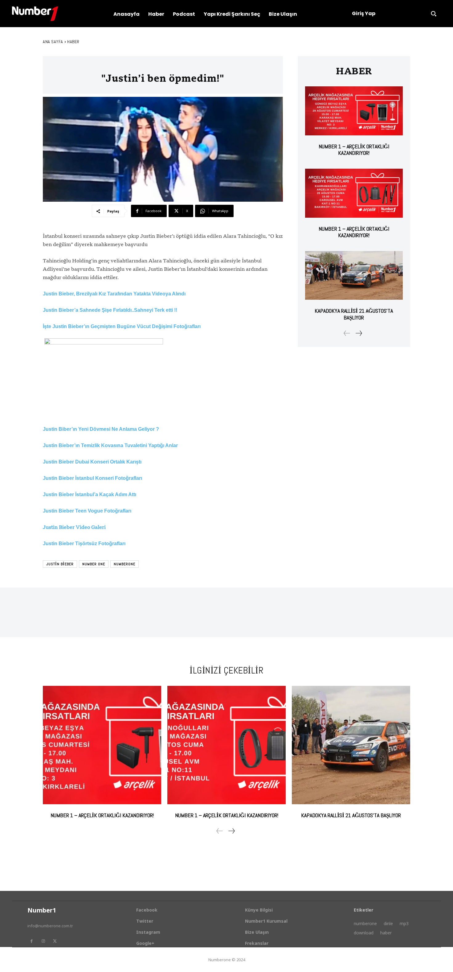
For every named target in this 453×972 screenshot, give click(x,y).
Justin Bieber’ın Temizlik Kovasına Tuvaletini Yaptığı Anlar (110, 445)
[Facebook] (31, 941)
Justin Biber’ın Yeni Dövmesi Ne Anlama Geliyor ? (101, 429)
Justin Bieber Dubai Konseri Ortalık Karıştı (92, 461)
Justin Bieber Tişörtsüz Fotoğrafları (84, 543)
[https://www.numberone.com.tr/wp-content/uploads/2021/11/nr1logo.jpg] (35, 13)
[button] (433, 13)
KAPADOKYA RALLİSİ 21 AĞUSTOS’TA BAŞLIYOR (354, 314)
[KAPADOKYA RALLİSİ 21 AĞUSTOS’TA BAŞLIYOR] (354, 275)
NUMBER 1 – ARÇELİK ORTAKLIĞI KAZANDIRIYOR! (354, 150)
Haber (73, 41)
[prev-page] (347, 333)
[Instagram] (43, 941)
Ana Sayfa (53, 41)
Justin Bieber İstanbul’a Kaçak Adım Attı (89, 494)
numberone (124, 564)
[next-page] (358, 333)
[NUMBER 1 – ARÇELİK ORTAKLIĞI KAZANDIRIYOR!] (354, 110)
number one (93, 564)
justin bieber (60, 564)
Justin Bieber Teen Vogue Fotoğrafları (87, 510)
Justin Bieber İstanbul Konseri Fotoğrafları (92, 478)
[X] (55, 941)
